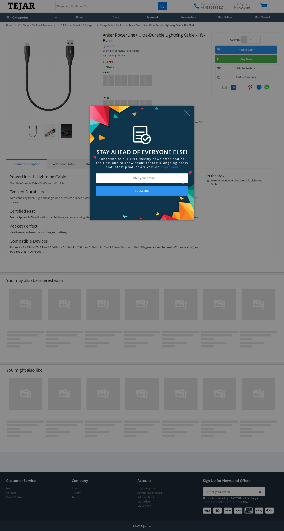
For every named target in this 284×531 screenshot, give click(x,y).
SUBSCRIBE (142, 191)
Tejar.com (169, 167)
